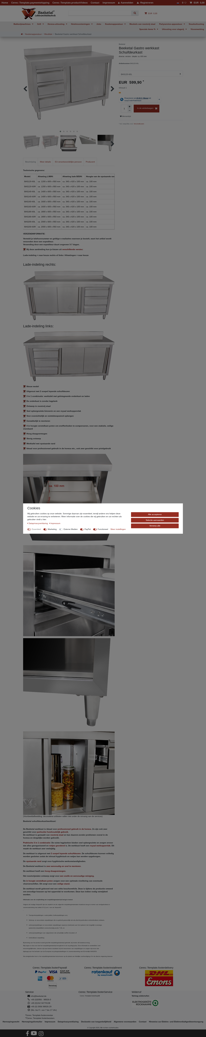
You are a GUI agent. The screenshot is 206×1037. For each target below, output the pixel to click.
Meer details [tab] (45, 162)
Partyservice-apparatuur (171, 24)
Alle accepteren (155, 514)
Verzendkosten (139, 124)
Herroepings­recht (11, 1022)
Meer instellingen (118, 529)
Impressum (50, 1022)
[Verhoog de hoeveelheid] (130, 107)
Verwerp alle (154, 526)
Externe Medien (71, 529)
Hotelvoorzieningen (80, 24)
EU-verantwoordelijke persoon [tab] (68, 162)
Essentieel (36, 529)
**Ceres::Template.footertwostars (39, 1018)
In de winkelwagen (145, 108)
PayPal (88, 529)
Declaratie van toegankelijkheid (96, 1022)
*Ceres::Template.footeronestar (39, 1015)
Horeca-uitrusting (56, 24)
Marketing (52, 529)
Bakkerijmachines (22, 24)
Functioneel (103, 529)
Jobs (98, 24)
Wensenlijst (126, 116)
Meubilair (48, 34)
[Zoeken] (134, 13)
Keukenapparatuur (114, 24)
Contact (142, 1022)
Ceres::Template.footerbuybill (90, 996)
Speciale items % (147, 29)
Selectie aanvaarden (155, 520)
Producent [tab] (90, 162)
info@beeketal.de (38, 996)
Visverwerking (197, 29)
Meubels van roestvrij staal (142, 24)
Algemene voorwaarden (125, 1022)
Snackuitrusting (196, 24)
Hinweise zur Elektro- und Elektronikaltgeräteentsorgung (176, 1022)
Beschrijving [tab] (30, 162)
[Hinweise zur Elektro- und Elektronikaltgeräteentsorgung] (156, 1003)
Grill (39, 24)
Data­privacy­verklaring (68, 1022)
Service (29, 992)
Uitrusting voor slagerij (173, 29)
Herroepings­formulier (32, 1022)
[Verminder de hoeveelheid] (130, 110)
